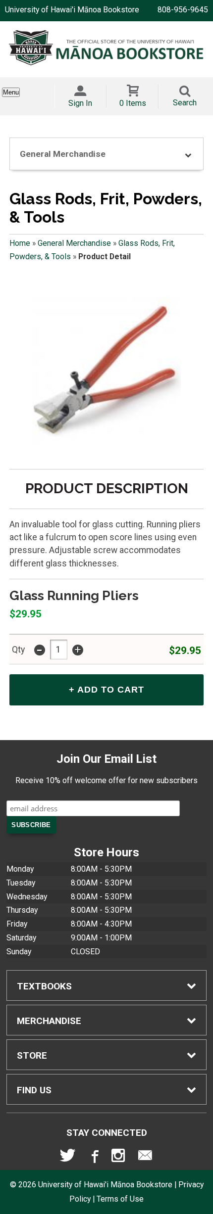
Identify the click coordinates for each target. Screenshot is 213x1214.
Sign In (80, 103)
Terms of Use (120, 1199)
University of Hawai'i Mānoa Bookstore (72, 9)
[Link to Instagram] (119, 1158)
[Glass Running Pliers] (106, 370)
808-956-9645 (183, 9)
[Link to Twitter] (68, 1158)
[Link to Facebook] (94, 1158)
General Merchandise (74, 243)
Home (19, 243)
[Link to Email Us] (145, 1158)
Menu (11, 92)
